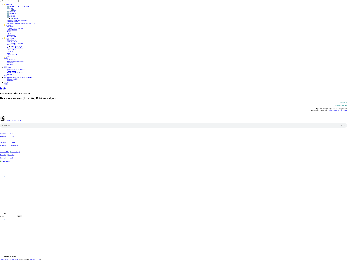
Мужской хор (11, 59)
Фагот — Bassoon (16, 46)
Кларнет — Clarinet (17, 43)
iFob (3, 88)
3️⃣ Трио (13, 10)
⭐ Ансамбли (8, 4)
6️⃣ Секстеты (11, 15)
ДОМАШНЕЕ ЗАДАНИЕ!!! (16, 69)
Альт (8, 53)
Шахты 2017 (11, 80)
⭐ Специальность (9, 38)
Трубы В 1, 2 (16, 142)
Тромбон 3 (14, 145)
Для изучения (11, 71)
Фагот (14, 136)
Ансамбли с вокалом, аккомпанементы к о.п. (21, 23)
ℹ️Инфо (6, 82)
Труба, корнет (11, 49)
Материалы (7, 67)
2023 (19, 120)
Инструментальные (341, 105)
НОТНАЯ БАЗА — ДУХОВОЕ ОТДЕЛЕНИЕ (18, 77)
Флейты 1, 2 (3, 133)
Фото (5, 76)
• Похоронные (11, 36)
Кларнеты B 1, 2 (5, 136)
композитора (332, 110)
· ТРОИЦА (10, 33)
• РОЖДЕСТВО (12, 30)
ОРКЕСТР (343, 102)
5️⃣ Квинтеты (11, 13)
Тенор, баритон (12, 54)
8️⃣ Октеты (14, 18)
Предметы (10, 74)
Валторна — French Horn (15, 48)
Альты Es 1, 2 (15, 152)
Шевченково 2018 (12, 79)
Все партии (6, 161)
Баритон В (3, 158)
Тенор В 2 (11, 155)
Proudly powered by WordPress (9, 259)
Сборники (10, 62)
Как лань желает (11, 120)
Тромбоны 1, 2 (4, 145)
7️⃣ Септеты (11, 16)
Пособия (10, 64)
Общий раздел (11, 40)
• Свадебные (11, 35)
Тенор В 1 (3, 155)
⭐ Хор (6, 58)
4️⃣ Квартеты (11, 11)
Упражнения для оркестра (15, 28)
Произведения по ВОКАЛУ (15, 61)
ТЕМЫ (6, 84)
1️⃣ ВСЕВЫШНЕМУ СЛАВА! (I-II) (18, 6)
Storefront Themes (35, 259)
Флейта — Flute (12, 41)
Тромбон (10, 51)
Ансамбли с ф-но (12, 21)
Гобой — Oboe (11, 44)
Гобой (11, 133)
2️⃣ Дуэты (10, 8)
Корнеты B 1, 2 (4, 152)
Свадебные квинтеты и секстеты (17, 20)
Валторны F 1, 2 (5, 142)
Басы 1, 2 (11, 158)
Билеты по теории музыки (15, 72)
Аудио (6, 66)
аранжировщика (341, 110)
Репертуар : (10, 26)
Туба (8, 56)
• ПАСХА (10, 31)
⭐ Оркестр (7, 25)
